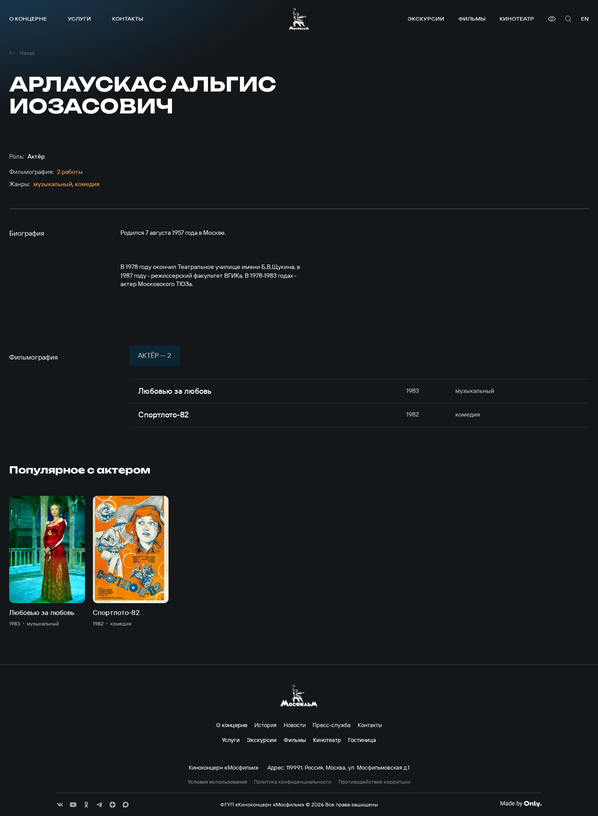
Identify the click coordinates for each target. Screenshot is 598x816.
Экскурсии (426, 18)
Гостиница (362, 739)
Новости (295, 724)
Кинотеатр (517, 18)
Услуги (79, 18)
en (585, 18)
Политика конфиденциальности (292, 782)
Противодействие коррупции (374, 782)
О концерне (28, 18)
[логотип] (299, 18)
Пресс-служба (332, 724)
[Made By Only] (521, 803)
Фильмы (471, 18)
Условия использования (217, 782)
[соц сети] (59, 804)
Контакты (127, 18)
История (265, 724)
